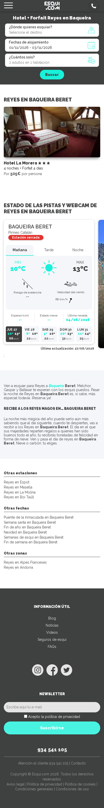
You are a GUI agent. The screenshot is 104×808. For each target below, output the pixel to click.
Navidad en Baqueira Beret (25, 532)
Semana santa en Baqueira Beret (30, 522)
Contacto (78, 763)
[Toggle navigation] (8, 5)
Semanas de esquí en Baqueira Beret (33, 537)
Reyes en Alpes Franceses (25, 562)
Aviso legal (15, 784)
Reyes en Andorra (18, 567)
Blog (52, 618)
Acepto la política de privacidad (54, 717)
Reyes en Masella (18, 487)
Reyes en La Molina (20, 492)
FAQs (52, 647)
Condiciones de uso (72, 789)
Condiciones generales (34, 789)
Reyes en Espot (16, 482)
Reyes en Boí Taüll (19, 497)
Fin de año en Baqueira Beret (27, 527)
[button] (94, 5)
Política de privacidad (44, 784)
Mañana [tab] (20, 250)
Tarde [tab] (49, 250)
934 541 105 (52, 750)
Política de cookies (80, 784)
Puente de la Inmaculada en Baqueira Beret (38, 517)
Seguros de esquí (52, 639)
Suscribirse (52, 728)
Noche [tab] (77, 250)
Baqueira (56, 386)
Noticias (52, 625)
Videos (52, 632)
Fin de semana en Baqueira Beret (30, 542)
